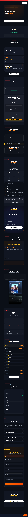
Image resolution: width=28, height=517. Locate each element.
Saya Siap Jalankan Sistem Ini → (14, 73)
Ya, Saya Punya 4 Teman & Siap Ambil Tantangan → (14, 119)
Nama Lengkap (7, 464)
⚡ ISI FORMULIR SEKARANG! (14, 501)
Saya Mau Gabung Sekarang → (14, 227)
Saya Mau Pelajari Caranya (9, 21)
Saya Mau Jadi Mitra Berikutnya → (14, 376)
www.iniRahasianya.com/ (14, 169)
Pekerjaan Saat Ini (7, 474)
